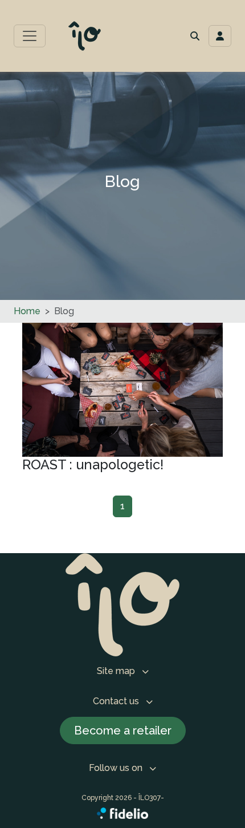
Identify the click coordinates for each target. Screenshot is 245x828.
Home (27, 311)
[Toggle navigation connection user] (220, 36)
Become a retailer (123, 730)
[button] (195, 36)
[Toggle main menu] (30, 36)
